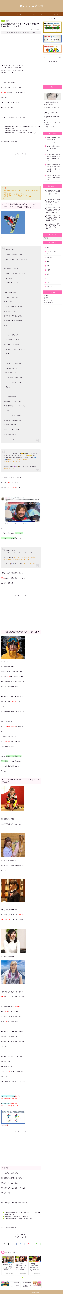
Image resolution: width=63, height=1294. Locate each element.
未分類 (3, 20)
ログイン (47, 295)
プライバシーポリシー (43, 14)
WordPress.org (48, 302)
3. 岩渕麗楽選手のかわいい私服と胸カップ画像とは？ (17, 196)
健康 (48, 261)
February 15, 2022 (9, 468)
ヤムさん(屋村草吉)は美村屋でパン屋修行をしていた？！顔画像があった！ (53, 157)
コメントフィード (49, 300)
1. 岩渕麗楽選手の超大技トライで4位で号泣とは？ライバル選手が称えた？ (20, 191)
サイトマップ (32, 14)
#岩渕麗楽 (26, 459)
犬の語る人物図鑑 (31, 5)
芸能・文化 (50, 286)
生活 (48, 278)
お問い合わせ (20, 14)
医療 (48, 265)
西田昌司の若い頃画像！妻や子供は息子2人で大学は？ (53, 148)
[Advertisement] (21, 50)
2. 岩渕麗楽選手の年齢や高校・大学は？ (13, 194)
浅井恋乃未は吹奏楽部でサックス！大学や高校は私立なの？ (53, 177)
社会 (48, 282)
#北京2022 (11, 459)
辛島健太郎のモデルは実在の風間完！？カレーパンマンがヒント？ (53, 140)
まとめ (3, 198)
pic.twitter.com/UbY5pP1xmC (21, 559)
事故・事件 (50, 257)
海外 (48, 274)
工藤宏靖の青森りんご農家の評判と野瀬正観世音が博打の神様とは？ (53, 209)
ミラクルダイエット (51, 252)
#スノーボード (19, 459)
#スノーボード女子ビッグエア (22, 557)
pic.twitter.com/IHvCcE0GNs (12, 461)
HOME (8, 14)
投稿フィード (48, 298)
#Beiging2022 (8, 559)
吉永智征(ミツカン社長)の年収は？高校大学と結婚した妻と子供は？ (53, 225)
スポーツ (49, 247)
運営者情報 (55, 14)
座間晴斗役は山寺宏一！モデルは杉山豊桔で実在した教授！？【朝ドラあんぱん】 (53, 168)
